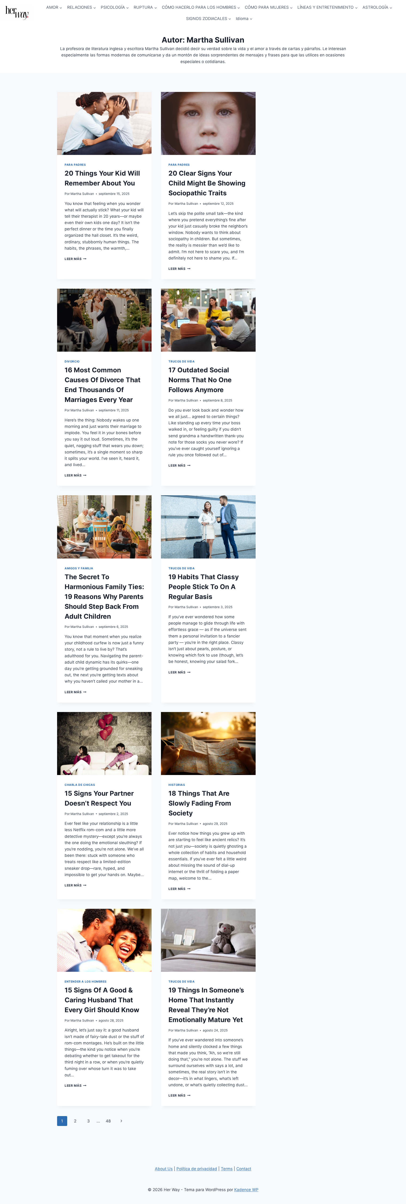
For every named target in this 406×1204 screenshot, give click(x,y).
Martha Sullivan (82, 194)
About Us (164, 1168)
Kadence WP (246, 1189)
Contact (243, 1168)
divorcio (72, 361)
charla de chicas (80, 785)
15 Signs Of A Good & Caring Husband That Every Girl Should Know (102, 1000)
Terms (227, 1168)
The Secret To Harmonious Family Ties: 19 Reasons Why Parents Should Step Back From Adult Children (104, 596)
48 (108, 1121)
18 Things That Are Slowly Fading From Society (199, 803)
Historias (176, 785)
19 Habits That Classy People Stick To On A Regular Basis (203, 587)
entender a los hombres (86, 981)
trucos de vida (181, 361)
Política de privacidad (196, 1168)
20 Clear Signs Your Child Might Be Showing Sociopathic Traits (207, 183)
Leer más (75, 259)
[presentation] (104, 123)
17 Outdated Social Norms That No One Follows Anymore (200, 380)
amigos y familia (79, 568)
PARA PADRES (75, 164)
